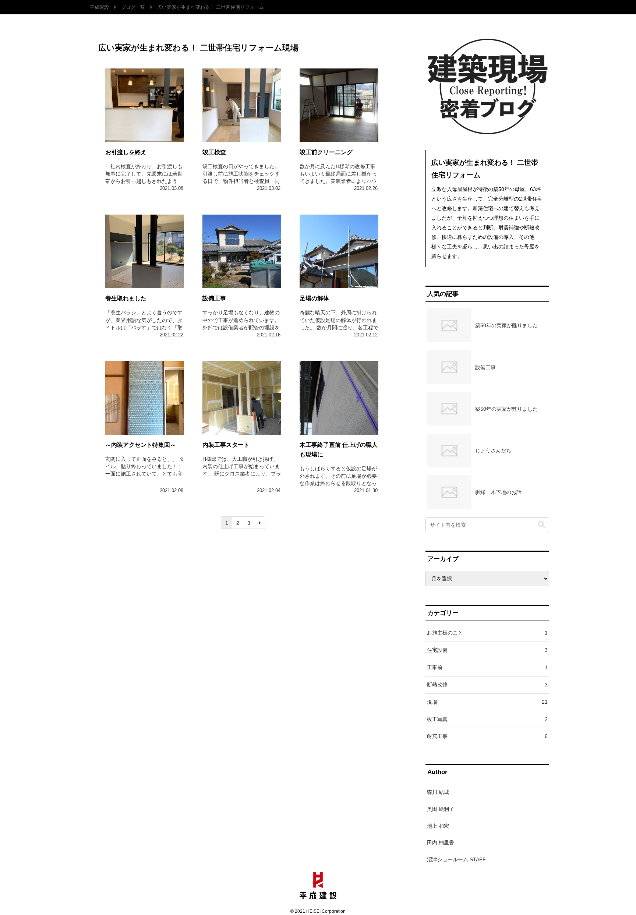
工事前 (487, 667)
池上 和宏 (438, 826)
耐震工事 (487, 736)
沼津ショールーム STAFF (456, 859)
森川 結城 (438, 792)
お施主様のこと (487, 633)
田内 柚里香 (440, 842)
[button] (541, 524)
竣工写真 (487, 719)
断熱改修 (487, 685)
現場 (487, 702)
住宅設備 (487, 650)
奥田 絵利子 (440, 809)
